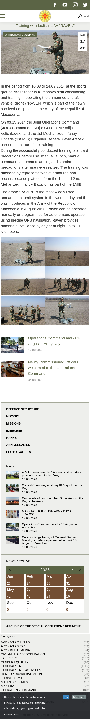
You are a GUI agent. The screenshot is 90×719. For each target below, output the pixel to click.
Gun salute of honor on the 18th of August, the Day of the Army (52, 500)
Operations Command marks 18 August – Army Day (54, 341)
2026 (45, 569)
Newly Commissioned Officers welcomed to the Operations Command (53, 368)
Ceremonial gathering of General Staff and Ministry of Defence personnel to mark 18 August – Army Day (50, 540)
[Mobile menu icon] (2, 16)
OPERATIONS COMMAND (20, 34)
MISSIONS (13, 423)
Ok (66, 697)
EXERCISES (14, 430)
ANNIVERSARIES (18, 444)
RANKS (11, 437)
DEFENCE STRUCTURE (22, 409)
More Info (78, 697)
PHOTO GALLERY (18, 451)
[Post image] (12, 345)
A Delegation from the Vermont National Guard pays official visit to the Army (53, 474)
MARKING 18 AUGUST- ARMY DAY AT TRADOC (47, 513)
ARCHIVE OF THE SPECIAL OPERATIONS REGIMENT (43, 626)
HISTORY (12, 416)
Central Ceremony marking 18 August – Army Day (52, 487)
